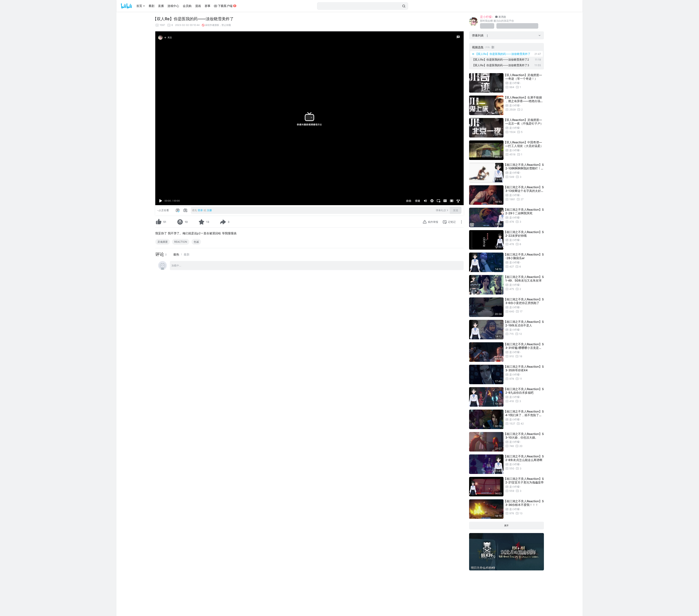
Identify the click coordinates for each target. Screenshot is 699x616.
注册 (209, 210)
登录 (200, 210)
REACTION (180, 241)
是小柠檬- (486, 17)
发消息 (502, 16)
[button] (160, 201)
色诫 (196, 241)
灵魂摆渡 (162, 241)
